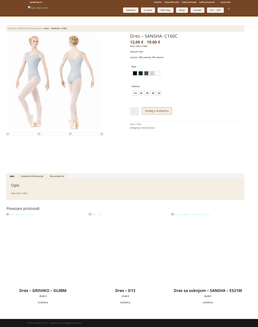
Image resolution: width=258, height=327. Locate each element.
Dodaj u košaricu (157, 111)
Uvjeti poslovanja (189, 2)
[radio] (135, 73)
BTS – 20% (215, 10)
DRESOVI (22, 28)
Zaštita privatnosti (207, 2)
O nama (148, 10)
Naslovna (130, 10)
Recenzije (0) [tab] (57, 176)
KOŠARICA (43, 302)
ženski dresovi (35, 28)
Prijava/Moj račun (171, 2)
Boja (134, 66)
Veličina (136, 86)
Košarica (158, 2)
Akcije (182, 10)
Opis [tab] (12, 176)
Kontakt (197, 10)
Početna (12, 28)
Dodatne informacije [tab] (32, 176)
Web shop (165, 10)
